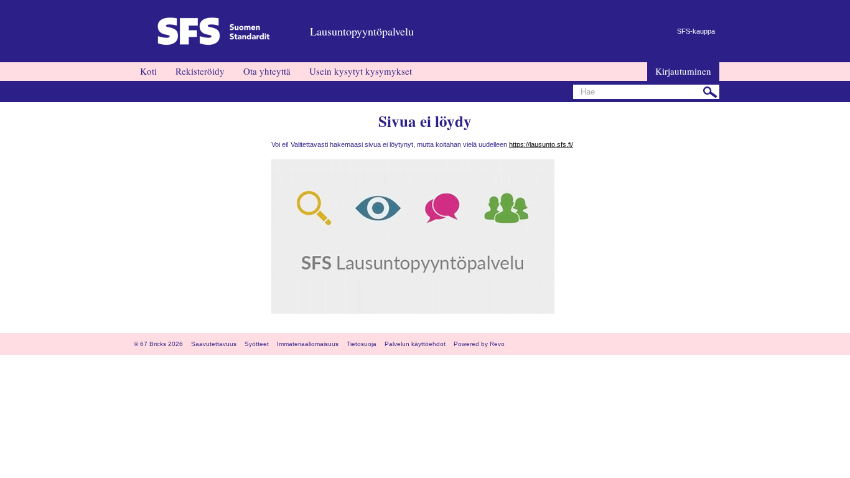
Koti (148, 71)
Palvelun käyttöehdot (415, 343)
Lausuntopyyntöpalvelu (362, 31)
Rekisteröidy (200, 71)
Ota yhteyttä (267, 71)
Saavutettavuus (213, 343)
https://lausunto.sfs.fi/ (541, 144)
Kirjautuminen (683, 71)
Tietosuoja (361, 343)
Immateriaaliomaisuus (308, 343)
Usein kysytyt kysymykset (360, 71)
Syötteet (257, 343)
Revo (497, 343)
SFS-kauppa (696, 31)
